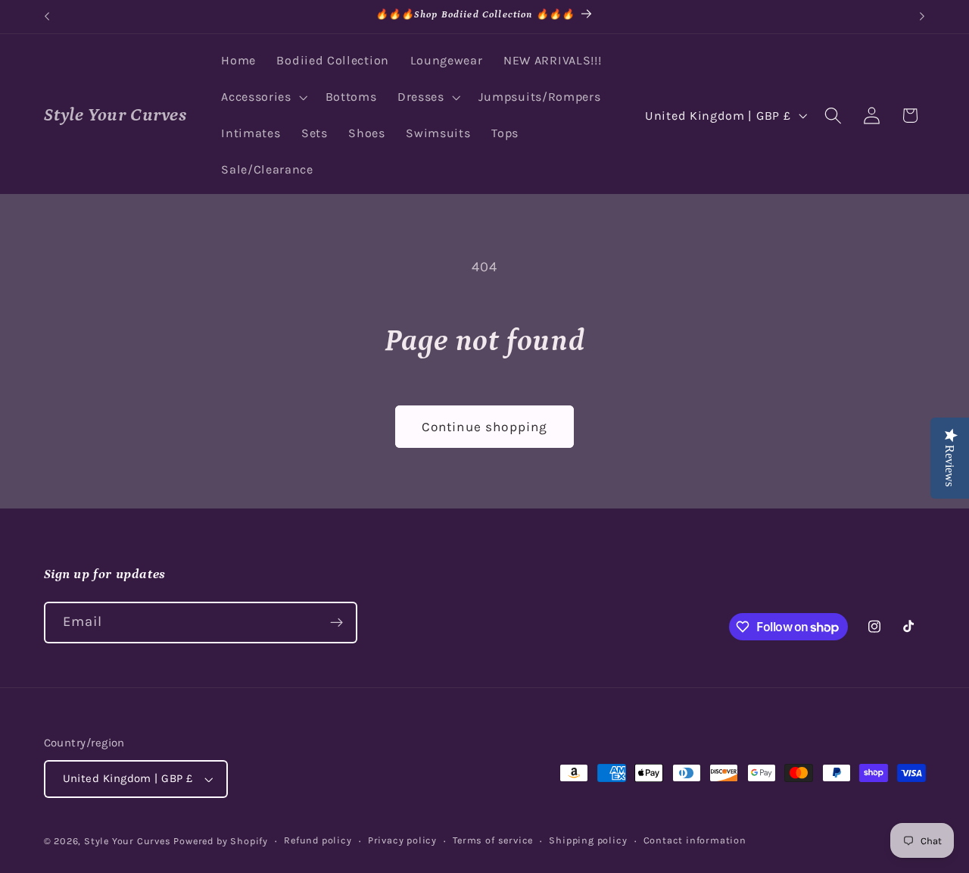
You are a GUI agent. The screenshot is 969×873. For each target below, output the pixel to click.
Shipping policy (588, 840)
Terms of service (493, 840)
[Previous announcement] (47, 16)
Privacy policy (402, 840)
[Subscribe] (336, 623)
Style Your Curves (127, 840)
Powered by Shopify (220, 840)
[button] (262, 98)
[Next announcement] (922, 16)
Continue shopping (485, 426)
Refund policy (317, 840)
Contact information (694, 840)
